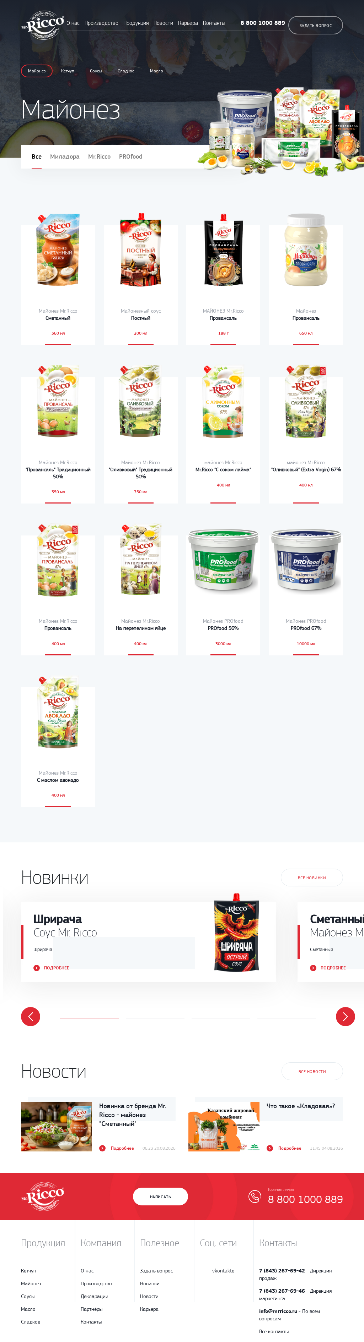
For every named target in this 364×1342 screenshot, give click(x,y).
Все (37, 156)
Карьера (188, 23)
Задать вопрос (316, 25)
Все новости (312, 1071)
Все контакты (274, 1331)
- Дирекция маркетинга (295, 1295)
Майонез (37, 70)
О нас (73, 23)
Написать (160, 1196)
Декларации (94, 1296)
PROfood (131, 156)
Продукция (136, 23)
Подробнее (56, 967)
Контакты (214, 23)
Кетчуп (67, 70)
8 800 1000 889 (263, 23)
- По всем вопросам (289, 1315)
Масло (156, 70)
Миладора (65, 156)
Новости (163, 23)
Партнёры (91, 1309)
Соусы (96, 70)
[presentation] (30, 1016)
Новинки (150, 1283)
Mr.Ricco (99, 156)
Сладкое (126, 70)
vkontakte (223, 1270)
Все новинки (312, 877)
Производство (101, 23)
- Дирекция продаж (295, 1274)
